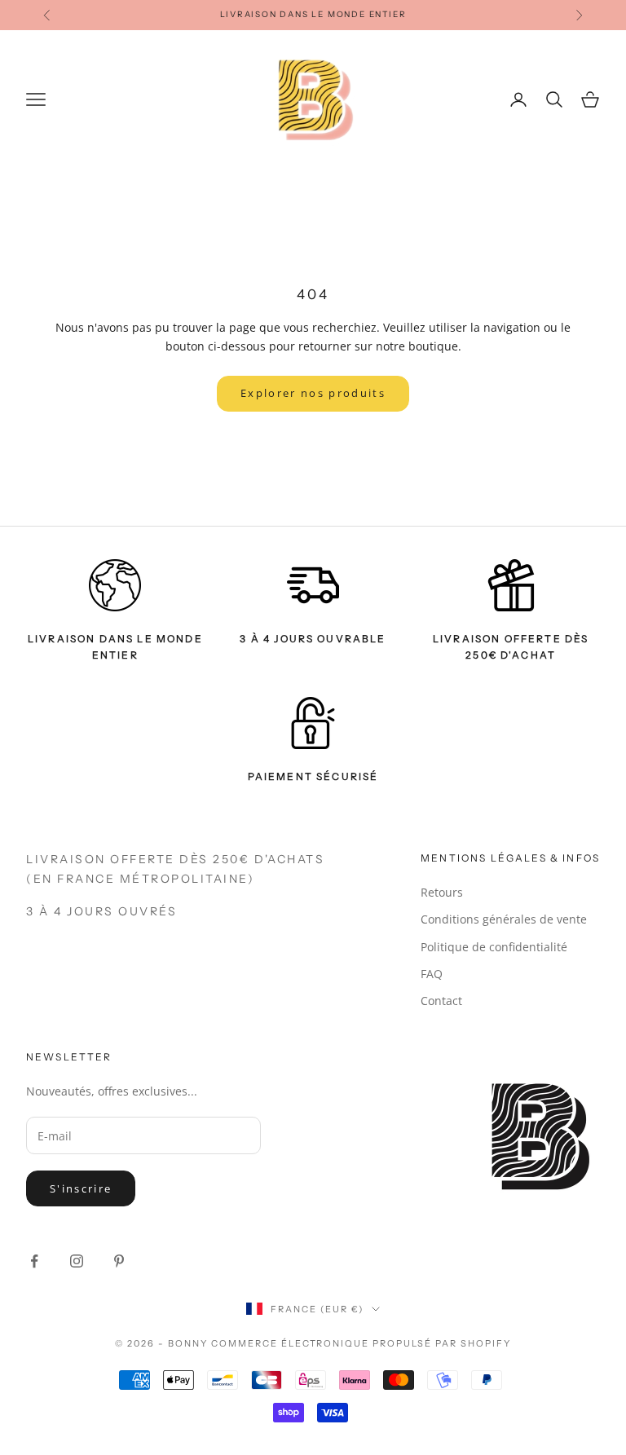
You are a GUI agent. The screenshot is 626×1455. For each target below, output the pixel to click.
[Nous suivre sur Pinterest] (119, 1261)
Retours (442, 892)
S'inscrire (81, 1188)
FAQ (432, 973)
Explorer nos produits (313, 393)
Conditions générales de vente (504, 919)
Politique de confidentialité (494, 947)
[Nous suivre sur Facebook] (34, 1261)
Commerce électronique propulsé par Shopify (361, 1343)
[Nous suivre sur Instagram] (76, 1261)
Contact (441, 1000)
